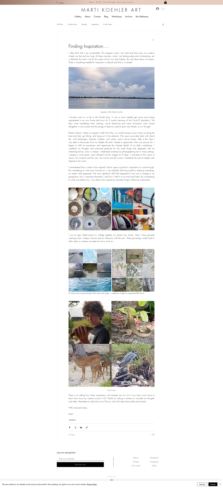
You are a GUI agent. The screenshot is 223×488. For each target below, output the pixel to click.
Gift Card (136, 466)
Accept (212, 484)
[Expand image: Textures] (133, 270)
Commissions (72, 24)
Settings (202, 484)
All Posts (60, 24)
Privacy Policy (92, 484)
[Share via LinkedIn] (81, 427)
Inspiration (95, 24)
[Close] (220, 484)
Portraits (84, 24)
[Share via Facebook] (70, 427)
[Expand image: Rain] (90, 270)
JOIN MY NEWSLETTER (66, 453)
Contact (136, 462)
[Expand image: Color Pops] (133, 209)
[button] (163, 24)
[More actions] (153, 39)
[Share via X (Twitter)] (75, 427)
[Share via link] (87, 427)
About (135, 458)
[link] (165, 2)
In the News (107, 24)
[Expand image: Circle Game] (90, 209)
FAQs (154, 466)
